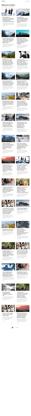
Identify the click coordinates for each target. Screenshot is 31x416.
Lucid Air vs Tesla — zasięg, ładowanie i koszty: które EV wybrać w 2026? (8, 314)
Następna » (17, 327)
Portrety (3, 1)
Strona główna (27, 1)
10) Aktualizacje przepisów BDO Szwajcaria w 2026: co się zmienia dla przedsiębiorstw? (22, 273)
